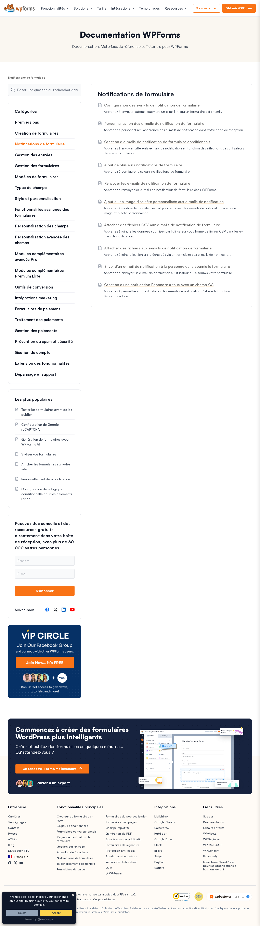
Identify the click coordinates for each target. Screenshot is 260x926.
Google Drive (163, 839)
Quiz (109, 867)
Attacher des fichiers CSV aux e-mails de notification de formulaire (162, 225)
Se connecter (206, 8)
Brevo (158, 850)
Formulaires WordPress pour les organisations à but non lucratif (219, 865)
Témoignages (149, 8)
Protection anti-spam (120, 850)
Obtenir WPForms (238, 8)
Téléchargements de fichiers (76, 863)
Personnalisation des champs (42, 226)
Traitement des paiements (39, 319)
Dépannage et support (35, 374)
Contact (13, 827)
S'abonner (45, 591)
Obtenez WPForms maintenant (49, 769)
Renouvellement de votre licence (45, 479)
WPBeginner (211, 839)
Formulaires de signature (122, 845)
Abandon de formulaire (72, 852)
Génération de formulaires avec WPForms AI (44, 441)
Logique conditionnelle (72, 825)
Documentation (213, 822)
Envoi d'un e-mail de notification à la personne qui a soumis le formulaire (167, 266)
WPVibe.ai (210, 833)
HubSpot (160, 833)
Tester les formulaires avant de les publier (46, 412)
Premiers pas (27, 122)
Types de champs (31, 187)
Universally (210, 856)
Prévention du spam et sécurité (44, 341)
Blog (11, 845)
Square (159, 867)
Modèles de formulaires (36, 176)
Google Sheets (164, 822)
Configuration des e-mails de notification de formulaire (151, 105)
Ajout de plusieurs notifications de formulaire (143, 165)
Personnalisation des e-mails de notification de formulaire (154, 123)
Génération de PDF (119, 833)
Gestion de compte (32, 352)
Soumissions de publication (124, 839)
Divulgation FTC (18, 850)
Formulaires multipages (121, 822)
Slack (158, 845)
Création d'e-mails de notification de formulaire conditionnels (157, 141)
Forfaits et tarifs (213, 827)
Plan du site (84, 899)
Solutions (81, 8)
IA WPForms (114, 873)
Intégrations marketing (36, 297)
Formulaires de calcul (71, 869)
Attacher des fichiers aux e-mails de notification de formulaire (157, 248)
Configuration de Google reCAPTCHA (40, 426)
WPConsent (211, 850)
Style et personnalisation (38, 198)
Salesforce (161, 827)
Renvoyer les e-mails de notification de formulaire (147, 183)
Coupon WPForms (104, 899)
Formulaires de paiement (37, 308)
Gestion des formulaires (37, 165)
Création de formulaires (36, 133)
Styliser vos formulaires (38, 454)
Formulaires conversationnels (76, 831)
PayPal (159, 862)
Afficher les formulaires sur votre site (45, 466)
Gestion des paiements (36, 330)
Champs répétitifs (118, 827)
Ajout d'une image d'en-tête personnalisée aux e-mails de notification (164, 201)
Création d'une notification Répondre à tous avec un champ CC (158, 284)
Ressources (174, 8)
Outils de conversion (34, 287)
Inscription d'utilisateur (121, 862)
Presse (12, 833)
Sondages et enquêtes (121, 856)
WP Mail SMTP (212, 845)
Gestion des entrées (33, 155)
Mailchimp (161, 816)
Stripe (158, 856)
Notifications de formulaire (40, 144)
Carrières (14, 816)
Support (208, 816)
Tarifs (101, 8)
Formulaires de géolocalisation (126, 816)
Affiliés (12, 839)
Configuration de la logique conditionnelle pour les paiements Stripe (46, 494)
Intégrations (120, 8)
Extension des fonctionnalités (42, 363)
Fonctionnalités (53, 8)
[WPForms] (19, 8)
